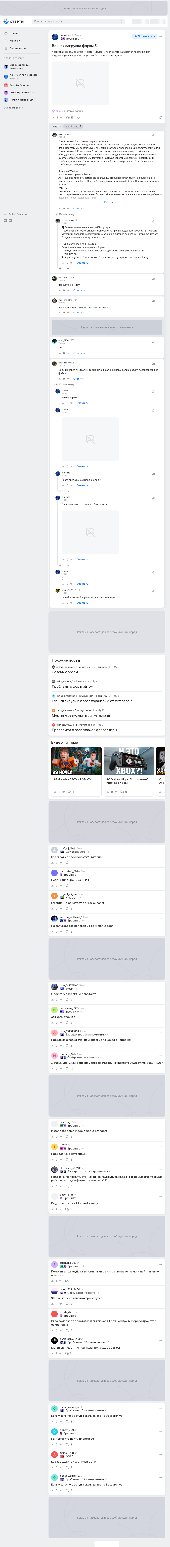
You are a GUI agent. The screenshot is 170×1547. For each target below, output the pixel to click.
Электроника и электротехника (86, 1022)
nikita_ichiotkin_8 (64, 669)
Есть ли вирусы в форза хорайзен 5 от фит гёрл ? (92, 689)
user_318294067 (64, 713)
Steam (69, 976)
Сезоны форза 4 (65, 660)
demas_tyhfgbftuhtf (65, 684)
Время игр (72, 38)
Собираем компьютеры (82, 1045)
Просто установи (83, 698)
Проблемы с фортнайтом (72, 675)
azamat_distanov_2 (65, 655)
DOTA (69, 1444)
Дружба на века (75, 839)
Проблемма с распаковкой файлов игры (84, 718)
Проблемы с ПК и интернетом (92, 655)
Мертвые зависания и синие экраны (81, 703)
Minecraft (72, 885)
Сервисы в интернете (81, 1280)
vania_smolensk (64, 698)
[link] (76, 760)
